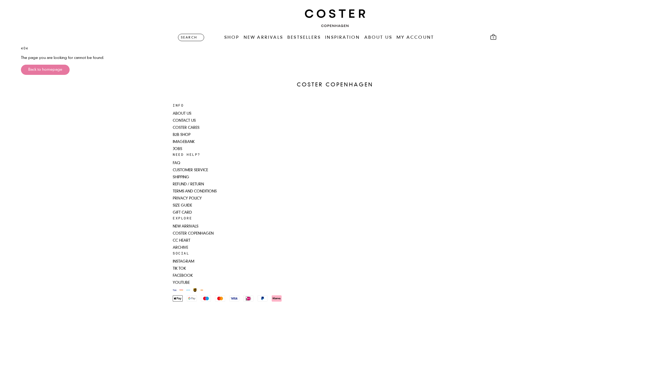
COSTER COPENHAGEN (193, 233)
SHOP (231, 38)
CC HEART (181, 240)
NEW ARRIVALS (263, 38)
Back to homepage (45, 69)
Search (189, 37)
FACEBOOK (183, 276)
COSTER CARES (186, 128)
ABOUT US (378, 38)
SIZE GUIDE (182, 205)
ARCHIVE (180, 248)
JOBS (177, 149)
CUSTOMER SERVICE (190, 170)
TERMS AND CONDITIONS (195, 191)
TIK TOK (179, 268)
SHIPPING (181, 177)
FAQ (176, 163)
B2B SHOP (182, 135)
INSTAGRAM (183, 261)
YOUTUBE (181, 283)
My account (415, 38)
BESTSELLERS (304, 38)
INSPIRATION (342, 38)
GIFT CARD (182, 212)
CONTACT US (184, 121)
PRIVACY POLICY (187, 198)
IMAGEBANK (184, 142)
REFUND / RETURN (188, 184)
